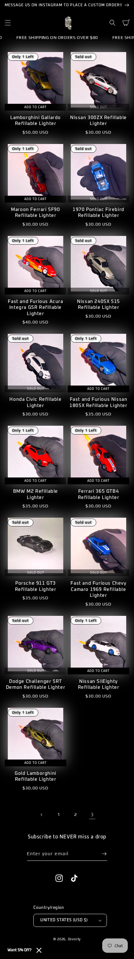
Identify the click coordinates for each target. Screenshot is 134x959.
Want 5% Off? (19, 950)
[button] (8, 23)
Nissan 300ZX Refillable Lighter (98, 120)
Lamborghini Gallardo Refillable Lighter (35, 120)
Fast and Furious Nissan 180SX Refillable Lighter (98, 402)
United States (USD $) (64, 920)
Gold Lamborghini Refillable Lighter (35, 776)
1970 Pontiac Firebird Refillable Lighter (98, 212)
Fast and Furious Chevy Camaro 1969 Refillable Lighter (98, 589)
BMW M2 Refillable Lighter (35, 494)
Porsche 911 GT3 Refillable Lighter (35, 586)
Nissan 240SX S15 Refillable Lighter (98, 304)
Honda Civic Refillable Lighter (35, 402)
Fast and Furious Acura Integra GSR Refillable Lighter (35, 307)
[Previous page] (42, 815)
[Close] (38, 950)
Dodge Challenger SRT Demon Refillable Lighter (35, 684)
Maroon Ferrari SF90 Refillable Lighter (35, 212)
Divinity (74, 939)
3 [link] (92, 814)
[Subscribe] (104, 853)
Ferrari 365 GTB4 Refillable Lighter (98, 494)
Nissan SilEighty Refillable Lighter (98, 684)
